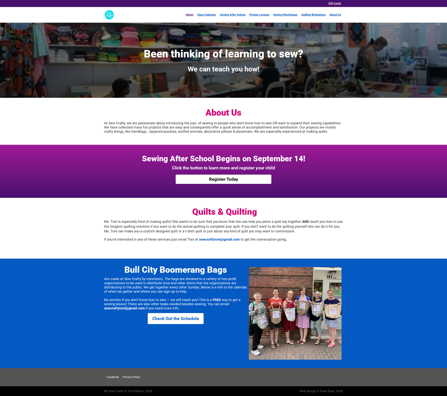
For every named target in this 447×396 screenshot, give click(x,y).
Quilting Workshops (313, 14)
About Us (335, 14)
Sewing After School (233, 14)
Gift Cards (334, 3)
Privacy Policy (131, 377)
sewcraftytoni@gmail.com (219, 239)
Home (189, 14)
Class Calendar (206, 14)
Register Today (223, 179)
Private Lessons (259, 14)
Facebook (113, 377)
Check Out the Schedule (175, 318)
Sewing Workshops (285, 14)
